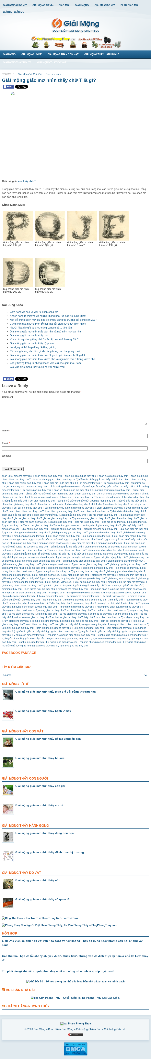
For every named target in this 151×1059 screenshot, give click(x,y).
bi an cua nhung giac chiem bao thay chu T (54, 479)
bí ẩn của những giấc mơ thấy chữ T (97, 479)
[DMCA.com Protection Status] (75, 1055)
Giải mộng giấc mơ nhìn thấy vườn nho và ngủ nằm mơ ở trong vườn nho (52, 359)
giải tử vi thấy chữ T (133, 585)
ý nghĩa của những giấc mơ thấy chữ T (25, 638)
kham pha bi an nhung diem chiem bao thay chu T (75, 592)
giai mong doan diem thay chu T (55, 571)
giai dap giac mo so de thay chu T (101, 529)
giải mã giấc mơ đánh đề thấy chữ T (33, 553)
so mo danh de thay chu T (22, 613)
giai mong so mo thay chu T (122, 578)
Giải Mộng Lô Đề (31, 54)
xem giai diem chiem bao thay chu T (129, 624)
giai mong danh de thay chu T (98, 568)
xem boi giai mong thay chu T (116, 621)
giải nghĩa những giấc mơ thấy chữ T (127, 582)
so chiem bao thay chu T (80, 610)
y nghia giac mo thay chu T (33, 642)
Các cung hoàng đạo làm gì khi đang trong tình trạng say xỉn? (45, 351)
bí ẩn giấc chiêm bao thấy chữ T (26, 483)
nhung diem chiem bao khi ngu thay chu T (36, 606)
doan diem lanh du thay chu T (95, 511)
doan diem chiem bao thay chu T (26, 511)
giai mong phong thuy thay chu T (59, 578)
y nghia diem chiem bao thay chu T (109, 638)
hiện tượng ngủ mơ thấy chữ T (41, 589)
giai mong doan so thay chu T (89, 571)
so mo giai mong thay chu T (74, 613)
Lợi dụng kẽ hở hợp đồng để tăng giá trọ (33, 347)
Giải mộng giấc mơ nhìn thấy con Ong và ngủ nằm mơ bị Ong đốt (47, 355)
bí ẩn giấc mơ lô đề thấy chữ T (60, 483)
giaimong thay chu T (12, 589)
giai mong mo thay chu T (105, 575)
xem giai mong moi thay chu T (90, 628)
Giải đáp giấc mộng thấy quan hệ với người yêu (37, 366)
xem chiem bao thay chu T (39, 624)
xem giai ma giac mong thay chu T (55, 628)
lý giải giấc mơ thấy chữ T (52, 596)
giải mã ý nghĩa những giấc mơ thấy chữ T (24, 568)
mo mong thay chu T (75, 599)
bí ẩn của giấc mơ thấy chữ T (114, 476)
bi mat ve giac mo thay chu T (46, 497)
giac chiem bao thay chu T (125, 518)
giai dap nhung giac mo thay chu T (69, 532)
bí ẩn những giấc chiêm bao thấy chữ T (114, 486)
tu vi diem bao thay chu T (109, 617)
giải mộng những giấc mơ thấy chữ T (21, 578)
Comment (7, 397)
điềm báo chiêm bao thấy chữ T (129, 511)
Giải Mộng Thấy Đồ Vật (51, 62)
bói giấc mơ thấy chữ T (17, 500)
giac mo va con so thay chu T (81, 525)
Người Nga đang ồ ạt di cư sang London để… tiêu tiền (41, 327)
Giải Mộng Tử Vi (43, 5)
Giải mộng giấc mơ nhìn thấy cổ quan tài (42, 899)
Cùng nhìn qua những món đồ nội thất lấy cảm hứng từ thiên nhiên (48, 323)
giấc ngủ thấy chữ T (132, 525)
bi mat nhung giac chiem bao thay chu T (120, 493)
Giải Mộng (9, 54)
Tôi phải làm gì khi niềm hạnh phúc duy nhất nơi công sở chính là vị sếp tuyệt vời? (58, 971)
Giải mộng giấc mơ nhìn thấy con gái (40, 785)
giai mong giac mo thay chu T (17, 575)
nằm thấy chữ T (131, 603)
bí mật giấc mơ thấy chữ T (39, 493)
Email (6, 443)
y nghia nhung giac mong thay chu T (37, 645)
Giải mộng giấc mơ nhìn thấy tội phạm (32, 343)
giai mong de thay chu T (128, 568)
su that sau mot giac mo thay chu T (32, 617)
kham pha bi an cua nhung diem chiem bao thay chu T (119, 589)
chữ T (94, 504)
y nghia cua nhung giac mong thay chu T (68, 638)
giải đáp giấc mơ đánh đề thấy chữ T (85, 539)
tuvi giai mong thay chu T (18, 621)
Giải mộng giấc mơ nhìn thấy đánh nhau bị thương (49, 852)
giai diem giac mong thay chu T (30, 536)
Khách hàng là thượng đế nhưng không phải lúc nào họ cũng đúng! (48, 315)
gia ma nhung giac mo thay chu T (92, 518)
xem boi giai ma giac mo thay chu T (80, 621)
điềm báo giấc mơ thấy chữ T (17, 514)
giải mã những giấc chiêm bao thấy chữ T (85, 560)
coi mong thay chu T (55, 507)
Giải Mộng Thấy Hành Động (101, 54)
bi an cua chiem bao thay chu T (81, 476)
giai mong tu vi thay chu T (60, 582)
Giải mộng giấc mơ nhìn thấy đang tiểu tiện (44, 833)
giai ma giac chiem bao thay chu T (106, 550)
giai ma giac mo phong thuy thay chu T (109, 553)
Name (6, 430)
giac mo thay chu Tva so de (19, 525)
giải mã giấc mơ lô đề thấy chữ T (70, 553)
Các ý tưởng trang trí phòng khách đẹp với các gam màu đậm (45, 363)
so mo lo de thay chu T (102, 613)
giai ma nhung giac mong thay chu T (21, 564)
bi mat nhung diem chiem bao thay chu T (75, 493)
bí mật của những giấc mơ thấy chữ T (112, 490)
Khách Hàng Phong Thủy (28, 1006)
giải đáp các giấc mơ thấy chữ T (48, 539)
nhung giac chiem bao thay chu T (19, 610)
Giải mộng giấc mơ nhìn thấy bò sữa (39, 758)
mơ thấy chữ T (27, 181)
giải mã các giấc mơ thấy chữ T (67, 546)
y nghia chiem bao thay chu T (63, 631)
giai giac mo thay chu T (84, 543)
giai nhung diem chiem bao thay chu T (22, 585)
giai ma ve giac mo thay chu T (57, 564)
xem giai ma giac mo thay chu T (18, 628)
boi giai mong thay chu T (104, 500)
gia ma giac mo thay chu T (28, 518)
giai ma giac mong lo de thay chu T (76, 557)
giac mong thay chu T (109, 525)
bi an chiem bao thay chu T (49, 476)
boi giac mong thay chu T (43, 500)
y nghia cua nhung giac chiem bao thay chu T (72, 635)
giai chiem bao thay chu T (36, 529)
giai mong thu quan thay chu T (30, 582)
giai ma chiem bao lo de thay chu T (103, 546)
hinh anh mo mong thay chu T (73, 589)
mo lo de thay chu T (53, 599)
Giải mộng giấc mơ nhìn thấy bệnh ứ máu (43, 710)
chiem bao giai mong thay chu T (19, 504)
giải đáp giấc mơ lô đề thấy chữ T (124, 539)
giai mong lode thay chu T (77, 575)
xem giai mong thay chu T (120, 628)
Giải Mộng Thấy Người (17, 62)
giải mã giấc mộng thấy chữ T (112, 557)
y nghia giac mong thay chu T (63, 642)
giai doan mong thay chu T (16, 539)
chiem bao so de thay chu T (51, 504)
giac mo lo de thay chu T (87, 522)
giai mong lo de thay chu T (48, 575)
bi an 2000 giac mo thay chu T (18, 476)
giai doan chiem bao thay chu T (64, 536)
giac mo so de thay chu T (115, 522)
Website (6, 455)
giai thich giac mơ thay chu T (59, 585)
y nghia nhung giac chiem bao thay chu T (102, 642)
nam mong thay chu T (84, 603)
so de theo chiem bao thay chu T (111, 610)
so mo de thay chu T (48, 613)
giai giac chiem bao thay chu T (55, 543)
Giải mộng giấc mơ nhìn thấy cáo (29, 335)
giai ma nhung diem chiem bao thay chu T (39, 560)
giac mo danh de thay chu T (34, 522)
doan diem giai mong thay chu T (62, 511)
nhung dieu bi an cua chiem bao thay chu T (120, 606)
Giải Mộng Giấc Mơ (15, 5)
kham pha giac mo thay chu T (118, 592)
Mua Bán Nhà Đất (21, 990)
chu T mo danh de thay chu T (113, 504)
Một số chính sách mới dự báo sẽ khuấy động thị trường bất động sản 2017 (53, 319)
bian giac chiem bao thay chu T (78, 497)
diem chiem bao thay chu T (81, 507)
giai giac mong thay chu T (111, 543)
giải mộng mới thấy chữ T (132, 575)
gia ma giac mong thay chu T (58, 518)
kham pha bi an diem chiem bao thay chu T (25, 592)
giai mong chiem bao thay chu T (65, 568)
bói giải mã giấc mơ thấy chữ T (74, 500)
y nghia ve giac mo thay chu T (74, 645)
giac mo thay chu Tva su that (50, 525)
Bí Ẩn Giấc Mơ (129, 5)
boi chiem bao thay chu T (110, 497)
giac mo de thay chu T (62, 522)
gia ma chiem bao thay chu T (104, 514)
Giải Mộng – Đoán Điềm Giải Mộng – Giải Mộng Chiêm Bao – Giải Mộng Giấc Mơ (80, 1029)
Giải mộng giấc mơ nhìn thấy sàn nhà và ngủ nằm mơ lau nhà (45, 331)
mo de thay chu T (32, 599)
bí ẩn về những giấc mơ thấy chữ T (72, 490)
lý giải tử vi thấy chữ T (114, 596)
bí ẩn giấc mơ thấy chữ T (90, 483)
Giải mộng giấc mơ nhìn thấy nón (37, 880)
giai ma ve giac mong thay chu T (91, 564)
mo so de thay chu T (97, 599)
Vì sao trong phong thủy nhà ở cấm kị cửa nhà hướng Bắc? (44, 339)
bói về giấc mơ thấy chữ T (132, 500)
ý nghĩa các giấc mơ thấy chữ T (30, 631)
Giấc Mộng (82, 5)
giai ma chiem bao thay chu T (32, 550)
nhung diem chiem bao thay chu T (78, 606)
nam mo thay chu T (19, 603)
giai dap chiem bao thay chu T (67, 529)
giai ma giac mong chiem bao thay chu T (35, 557)
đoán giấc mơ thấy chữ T (74, 514)
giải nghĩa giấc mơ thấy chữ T (91, 582)
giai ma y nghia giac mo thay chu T (128, 564)
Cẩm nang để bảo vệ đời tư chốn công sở (34, 311)
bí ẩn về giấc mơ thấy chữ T (38, 490)
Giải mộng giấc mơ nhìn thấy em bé (39, 805)
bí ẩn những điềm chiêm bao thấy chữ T (71, 486)
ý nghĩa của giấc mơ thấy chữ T (30, 635)
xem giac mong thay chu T (95, 624)
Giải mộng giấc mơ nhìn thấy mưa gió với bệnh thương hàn (55, 691)
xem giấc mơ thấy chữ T (67, 624)
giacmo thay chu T (11, 529)
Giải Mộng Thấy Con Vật (63, 54)
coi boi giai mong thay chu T (29, 507)
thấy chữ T (89, 617)
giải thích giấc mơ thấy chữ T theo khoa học (98, 585)
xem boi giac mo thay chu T (46, 621)
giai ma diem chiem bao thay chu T (68, 550)
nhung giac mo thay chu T (52, 610)
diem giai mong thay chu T (111, 507)
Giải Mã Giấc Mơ (105, 5)
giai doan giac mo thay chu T (98, 536)
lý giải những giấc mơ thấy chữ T (84, 596)
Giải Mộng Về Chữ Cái (30, 74)
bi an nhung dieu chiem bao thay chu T (28, 486)
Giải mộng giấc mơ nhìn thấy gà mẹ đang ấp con (48, 738)
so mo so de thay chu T (127, 613)
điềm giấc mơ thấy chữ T (47, 514)
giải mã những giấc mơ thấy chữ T (126, 560)
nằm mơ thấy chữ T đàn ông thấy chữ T (51, 603)
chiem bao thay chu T (78, 504)
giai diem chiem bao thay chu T (105, 532)
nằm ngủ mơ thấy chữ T (109, 603)
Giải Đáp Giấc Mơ (13, 12)
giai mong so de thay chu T (92, 578)
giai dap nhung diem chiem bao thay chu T (27, 532)
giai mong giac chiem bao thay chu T (125, 571)
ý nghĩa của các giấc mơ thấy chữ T (99, 631)
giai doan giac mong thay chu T (130, 536)
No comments (53, 74)
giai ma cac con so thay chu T (34, 546)
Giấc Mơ (64, 5)
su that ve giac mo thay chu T (67, 617)
